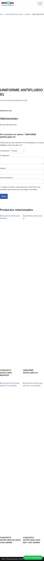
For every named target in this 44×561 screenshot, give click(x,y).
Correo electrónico (6, 178)
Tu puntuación (5, 151)
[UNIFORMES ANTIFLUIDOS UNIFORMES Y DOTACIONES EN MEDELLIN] (8, 3)
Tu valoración (5, 155)
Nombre (3, 168)
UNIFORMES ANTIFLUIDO (14, 14)
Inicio (1, 14)
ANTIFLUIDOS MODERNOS (14, 100)
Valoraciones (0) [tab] (5, 111)
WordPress (23, 559)
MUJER (27, 14)
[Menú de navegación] (40, 3)
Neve (3, 559)
